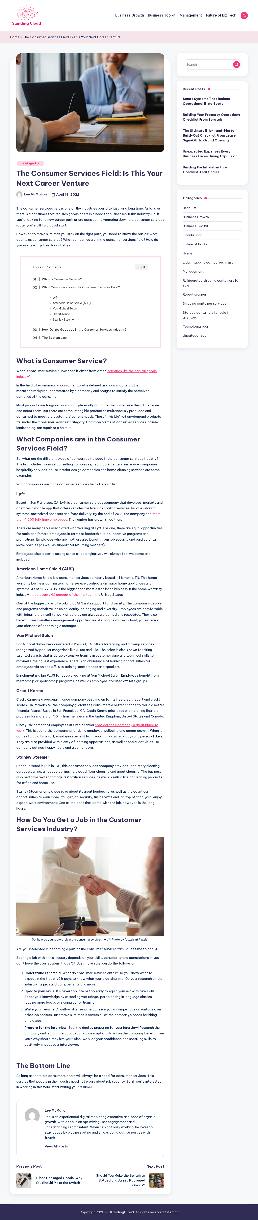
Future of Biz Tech (197, 244)
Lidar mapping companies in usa (208, 262)
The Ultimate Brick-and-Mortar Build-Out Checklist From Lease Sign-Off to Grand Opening (209, 135)
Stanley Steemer (64, 319)
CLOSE (142, 267)
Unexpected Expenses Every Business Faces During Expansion (210, 153)
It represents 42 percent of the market (60, 595)
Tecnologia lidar (195, 326)
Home (15, 37)
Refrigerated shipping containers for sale (211, 282)
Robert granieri (194, 294)
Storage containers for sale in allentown (206, 314)
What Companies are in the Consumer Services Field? (81, 287)
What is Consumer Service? (62, 279)
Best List (190, 208)
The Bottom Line (54, 338)
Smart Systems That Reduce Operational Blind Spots (206, 101)
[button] (56, 1146)
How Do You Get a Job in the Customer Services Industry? (84, 329)
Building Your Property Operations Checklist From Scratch (211, 117)
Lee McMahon (56, 1110)
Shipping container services (204, 303)
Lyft (55, 297)
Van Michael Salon (65, 308)
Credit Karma (61, 314)
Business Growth (196, 217)
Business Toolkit (195, 226)
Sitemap (172, 1212)
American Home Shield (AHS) (72, 303)
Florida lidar (192, 235)
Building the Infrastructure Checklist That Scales (205, 169)
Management (193, 271)
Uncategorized (30, 163)
